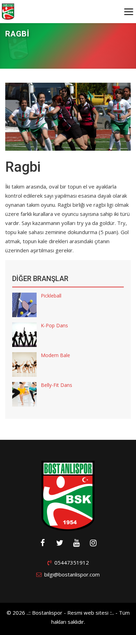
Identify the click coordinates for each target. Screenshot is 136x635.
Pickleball (51, 295)
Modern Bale (55, 355)
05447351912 (71, 562)
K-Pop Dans (54, 325)
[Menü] (128, 12)
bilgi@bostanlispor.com (72, 574)
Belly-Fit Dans (56, 385)
